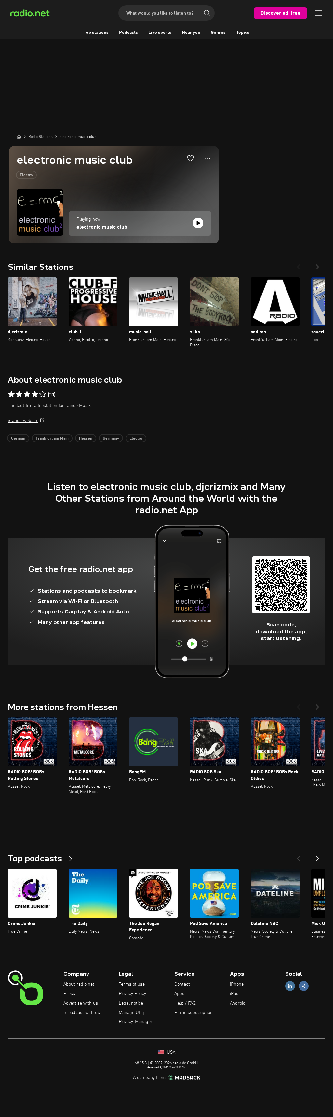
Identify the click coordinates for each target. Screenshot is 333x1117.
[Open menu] (319, 13)
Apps (179, 994)
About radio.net (78, 984)
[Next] (317, 264)
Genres (218, 32)
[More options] (207, 158)
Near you (191, 32)
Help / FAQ (185, 1003)
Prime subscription (193, 1012)
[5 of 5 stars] (43, 394)
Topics (242, 32)
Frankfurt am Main (52, 438)
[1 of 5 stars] (11, 394)
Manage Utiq (131, 1012)
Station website (23, 420)
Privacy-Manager (136, 1021)
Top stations (96, 32)
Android (238, 1003)
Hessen (85, 438)
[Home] (18, 136)
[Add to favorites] (190, 158)
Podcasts (128, 32)
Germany (111, 438)
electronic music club (101, 227)
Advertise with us (80, 1003)
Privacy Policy (132, 994)
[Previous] (298, 264)
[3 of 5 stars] (27, 394)
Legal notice (131, 1003)
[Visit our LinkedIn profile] (290, 986)
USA (170, 1052)
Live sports (159, 32)
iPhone (237, 984)
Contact (182, 984)
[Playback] (198, 223)
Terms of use (132, 984)
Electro (26, 175)
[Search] (207, 13)
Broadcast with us (81, 1012)
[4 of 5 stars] (35, 394)
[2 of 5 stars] (19, 394)
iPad (234, 994)
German (18, 438)
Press (69, 994)
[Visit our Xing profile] (303, 986)
